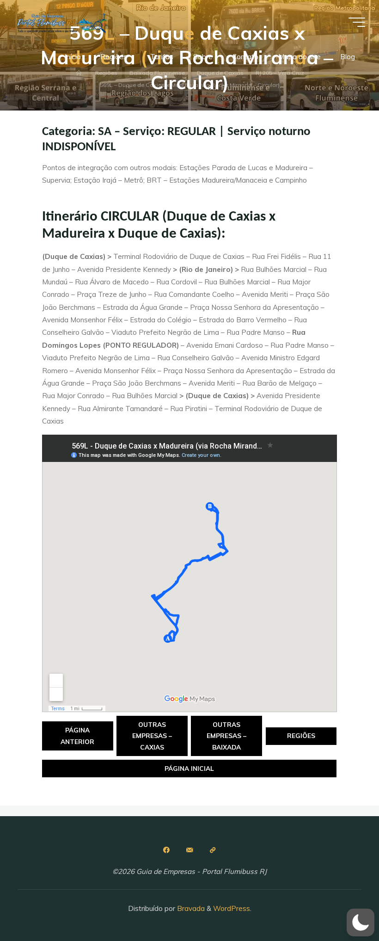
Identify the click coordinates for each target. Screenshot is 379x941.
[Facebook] (166, 850)
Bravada (190, 908)
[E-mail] (189, 850)
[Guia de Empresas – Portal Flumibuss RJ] (62, 22)
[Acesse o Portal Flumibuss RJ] (212, 850)
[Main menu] (356, 22)
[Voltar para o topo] (343, 905)
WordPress (231, 908)
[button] (360, 922)
